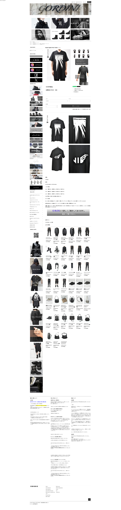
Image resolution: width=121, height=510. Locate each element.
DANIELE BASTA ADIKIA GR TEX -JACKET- (55, 238)
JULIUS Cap (62, 272)
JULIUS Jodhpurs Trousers (71, 256)
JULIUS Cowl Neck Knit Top (64, 256)
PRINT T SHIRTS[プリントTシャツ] (44, 43)
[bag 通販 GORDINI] (36, 316)
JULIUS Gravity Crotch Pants (79, 256)
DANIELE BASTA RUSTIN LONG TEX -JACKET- (71, 238)
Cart (56, 490)
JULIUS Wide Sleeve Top (49, 272)
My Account (58, 486)
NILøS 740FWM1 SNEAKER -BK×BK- (72, 289)
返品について (80, 109)
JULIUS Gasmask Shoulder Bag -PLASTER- (86, 306)
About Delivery (48, 489)
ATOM (49, 496)
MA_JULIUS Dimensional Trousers (79, 273)
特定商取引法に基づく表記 (87, 109)
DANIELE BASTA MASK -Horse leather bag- (56, 306)
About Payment (48, 487)
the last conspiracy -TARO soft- (48, 324)
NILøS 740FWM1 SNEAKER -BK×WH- (79, 289)
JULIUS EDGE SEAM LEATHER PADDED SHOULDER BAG (64, 342)
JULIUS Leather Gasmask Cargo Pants (49, 238)
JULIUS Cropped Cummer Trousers (48, 289)
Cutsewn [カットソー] (35, 42)
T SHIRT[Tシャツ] (42, 44)
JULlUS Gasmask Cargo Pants (87, 238)
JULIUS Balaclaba (71, 272)
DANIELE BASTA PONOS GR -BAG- (86, 324)
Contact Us (58, 492)
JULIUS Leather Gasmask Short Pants (79, 238)
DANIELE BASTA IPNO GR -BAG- (64, 324)
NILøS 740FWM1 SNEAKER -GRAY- (87, 289)
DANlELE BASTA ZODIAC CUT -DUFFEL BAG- (49, 342)
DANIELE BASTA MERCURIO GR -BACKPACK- (55, 324)
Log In (57, 489)
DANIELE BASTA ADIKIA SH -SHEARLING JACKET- (64, 238)
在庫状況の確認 (74, 109)
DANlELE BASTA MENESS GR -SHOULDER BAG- (55, 342)
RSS (46, 496)
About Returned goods (49, 490)
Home (47, 486)
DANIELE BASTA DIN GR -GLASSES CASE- (79, 306)
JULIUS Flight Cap (55, 272)
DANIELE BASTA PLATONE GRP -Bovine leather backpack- (72, 306)
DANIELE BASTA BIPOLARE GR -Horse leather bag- (64, 306)
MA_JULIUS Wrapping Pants (56, 289)
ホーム (31, 42)
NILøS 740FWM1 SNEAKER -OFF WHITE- (49, 306)
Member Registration (59, 487)
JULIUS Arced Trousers (87, 272)
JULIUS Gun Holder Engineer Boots (48, 256)
